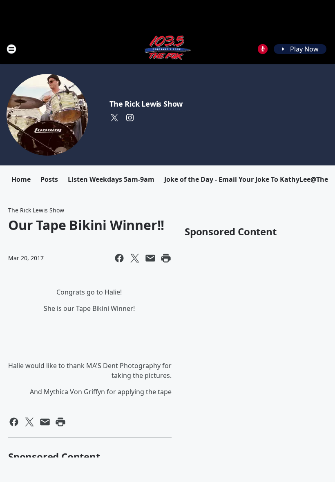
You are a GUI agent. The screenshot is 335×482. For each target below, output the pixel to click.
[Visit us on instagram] (130, 118)
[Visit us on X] (114, 118)
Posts (49, 179)
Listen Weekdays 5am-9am (111, 179)
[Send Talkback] (263, 49)
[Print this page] (166, 258)
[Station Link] (167, 49)
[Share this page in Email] (150, 258)
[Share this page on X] (135, 258)
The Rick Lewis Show (146, 104)
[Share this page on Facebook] (119, 258)
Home (21, 179)
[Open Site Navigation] (11, 49)
